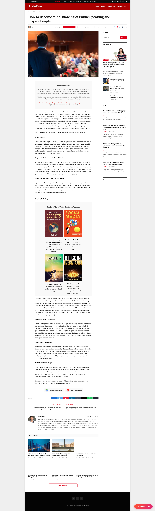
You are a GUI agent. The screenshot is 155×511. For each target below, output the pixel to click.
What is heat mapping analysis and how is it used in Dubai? (113, 163)
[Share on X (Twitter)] (114, 27)
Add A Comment (63, 485)
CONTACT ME (121, 6)
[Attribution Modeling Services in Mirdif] (63, 467)
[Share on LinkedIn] (120, 27)
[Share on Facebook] (112, 27)
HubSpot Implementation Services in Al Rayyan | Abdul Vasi (87, 476)
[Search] (126, 1)
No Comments (90, 27)
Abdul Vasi (35, 27)
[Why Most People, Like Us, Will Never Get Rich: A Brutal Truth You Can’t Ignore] (115, 54)
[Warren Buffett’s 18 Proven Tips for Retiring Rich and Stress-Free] (106, 88)
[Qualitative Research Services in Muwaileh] (87, 445)
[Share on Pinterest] (117, 27)
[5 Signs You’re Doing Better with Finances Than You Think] (106, 81)
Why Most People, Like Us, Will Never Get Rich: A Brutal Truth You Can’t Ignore (113, 65)
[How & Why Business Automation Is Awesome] (106, 97)
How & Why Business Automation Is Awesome (116, 96)
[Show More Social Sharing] (125, 27)
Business (105, 59)
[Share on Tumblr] (122, 27)
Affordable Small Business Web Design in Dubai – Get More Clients (39, 454)
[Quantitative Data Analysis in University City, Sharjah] (63, 445)
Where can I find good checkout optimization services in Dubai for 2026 (80, 1)
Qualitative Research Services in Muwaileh (86, 454)
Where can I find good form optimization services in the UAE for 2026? (114, 146)
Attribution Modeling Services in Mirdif (62, 476)
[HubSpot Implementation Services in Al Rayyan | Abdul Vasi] (87, 467)
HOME (97, 6)
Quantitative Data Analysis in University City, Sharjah (61, 454)
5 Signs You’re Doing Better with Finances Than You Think (118, 80)
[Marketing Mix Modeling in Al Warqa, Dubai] (39, 467)
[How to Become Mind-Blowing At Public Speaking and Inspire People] (63, 54)
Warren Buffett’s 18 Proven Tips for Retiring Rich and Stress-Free (117, 88)
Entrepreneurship (69, 27)
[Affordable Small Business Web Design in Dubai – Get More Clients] (39, 445)
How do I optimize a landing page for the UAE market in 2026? (114, 112)
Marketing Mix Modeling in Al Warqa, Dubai (37, 476)
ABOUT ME (111, 6)
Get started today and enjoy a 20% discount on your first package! (60, 103)
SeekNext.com (85, 505)
